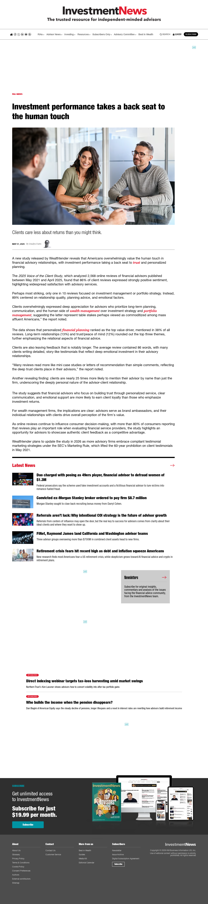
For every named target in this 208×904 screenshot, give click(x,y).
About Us (16, 850)
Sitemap (15, 883)
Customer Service (53, 854)
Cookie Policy (18, 866)
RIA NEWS (17, 94)
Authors (15, 875)
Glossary (16, 854)
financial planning (75, 330)
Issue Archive (118, 854)
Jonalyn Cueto (35, 244)
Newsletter (116, 850)
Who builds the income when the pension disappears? (69, 702)
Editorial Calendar (86, 862)
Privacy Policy (18, 858)
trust (136, 262)
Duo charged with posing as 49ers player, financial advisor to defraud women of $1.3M (100, 477)
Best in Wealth (145, 34)
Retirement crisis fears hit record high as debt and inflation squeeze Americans (100, 551)
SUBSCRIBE (190, 34)
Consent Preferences (21, 870)
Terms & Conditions (20, 862)
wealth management (85, 311)
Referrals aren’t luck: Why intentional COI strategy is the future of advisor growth (102, 515)
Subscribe (28, 824)
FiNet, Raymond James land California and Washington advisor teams (92, 533)
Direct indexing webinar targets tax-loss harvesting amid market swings (84, 681)
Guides (82, 854)
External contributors (21, 879)
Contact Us (50, 850)
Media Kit (83, 858)
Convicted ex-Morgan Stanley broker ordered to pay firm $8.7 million (92, 498)
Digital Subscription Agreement (125, 858)
